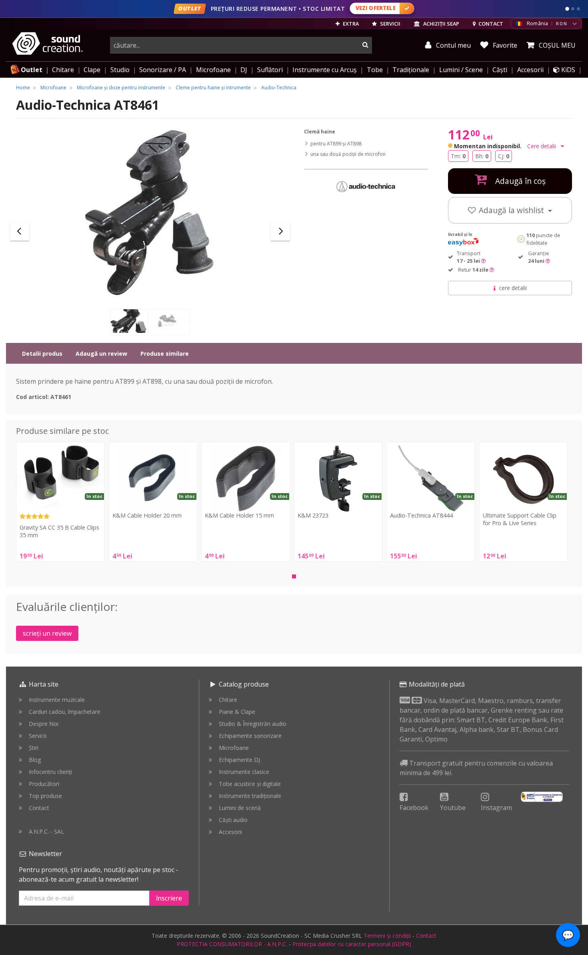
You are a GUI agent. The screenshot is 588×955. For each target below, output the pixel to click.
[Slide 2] (572, 8)
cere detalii (513, 288)
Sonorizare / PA (162, 69)
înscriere (169, 898)
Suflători (270, 69)
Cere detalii (542, 146)
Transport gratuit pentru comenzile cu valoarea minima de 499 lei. (476, 768)
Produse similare (164, 353)
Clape (92, 69)
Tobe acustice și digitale (250, 784)
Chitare (63, 69)
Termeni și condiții (387, 935)
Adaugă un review (101, 353)
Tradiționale (410, 69)
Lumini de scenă (240, 808)
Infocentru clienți (50, 772)
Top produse (45, 796)
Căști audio (233, 820)
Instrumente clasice (244, 772)
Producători (44, 784)
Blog (35, 760)
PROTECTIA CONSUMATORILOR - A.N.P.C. (232, 944)
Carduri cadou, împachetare (64, 711)
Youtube (453, 807)
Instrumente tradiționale (250, 796)
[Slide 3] (578, 8)
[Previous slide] (19, 231)
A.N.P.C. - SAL (46, 831)
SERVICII (389, 23)
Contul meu (452, 45)
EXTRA (350, 23)
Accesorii (530, 69)
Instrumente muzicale (57, 699)
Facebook (414, 807)
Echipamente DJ (239, 760)
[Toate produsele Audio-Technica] (366, 186)
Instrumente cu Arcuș (324, 69)
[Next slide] (280, 231)
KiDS (567, 69)
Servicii (37, 735)
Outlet (31, 69)
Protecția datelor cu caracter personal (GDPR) (351, 944)
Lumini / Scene (461, 69)
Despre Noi (43, 723)
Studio (120, 69)
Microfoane (213, 69)
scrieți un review (47, 633)
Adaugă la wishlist (512, 210)
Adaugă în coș (519, 180)
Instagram (496, 807)
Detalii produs (42, 353)
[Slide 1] (567, 9)
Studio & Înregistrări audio (252, 723)
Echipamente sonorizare (250, 735)
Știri (33, 748)
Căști (499, 69)
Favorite (504, 45)
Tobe (375, 69)
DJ (243, 69)
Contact (39, 808)
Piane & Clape (237, 711)
